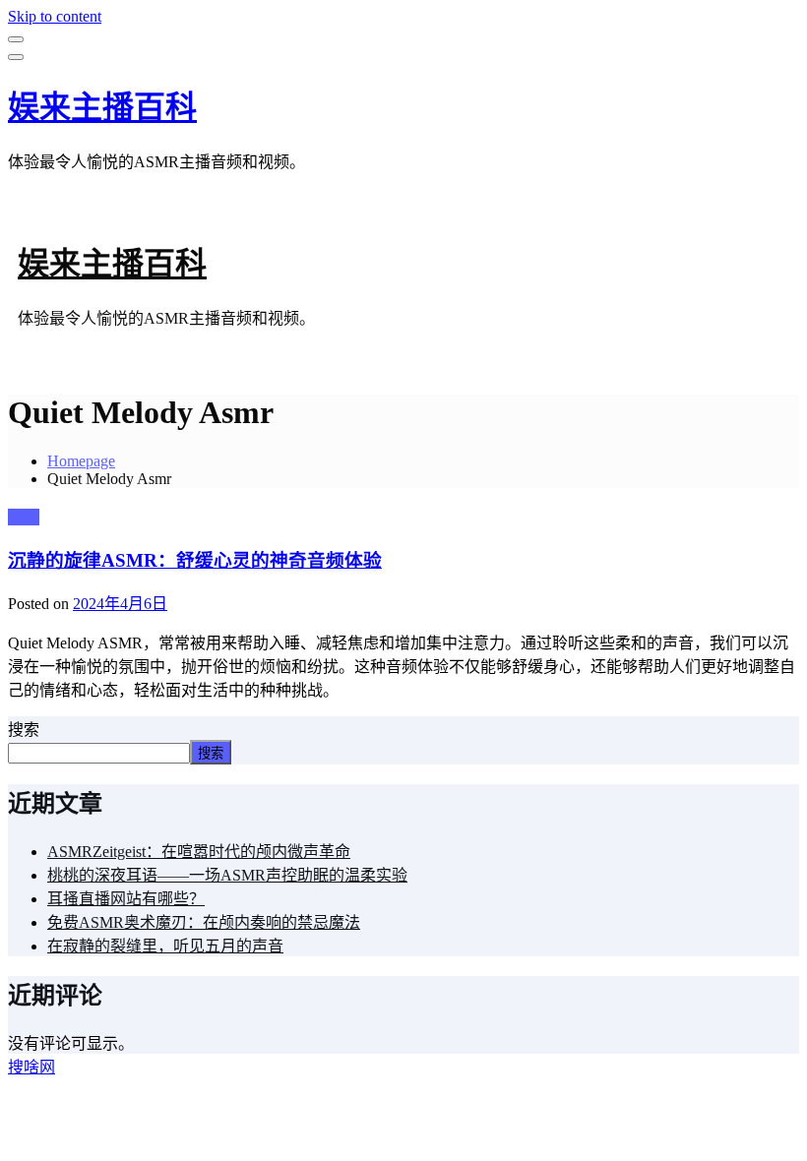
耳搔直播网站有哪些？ (126, 898)
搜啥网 (31, 1067)
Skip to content (54, 16)
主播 (23, 517)
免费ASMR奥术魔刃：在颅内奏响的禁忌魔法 (203, 922)
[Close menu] (16, 39)
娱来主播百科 (102, 107)
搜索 (23, 729)
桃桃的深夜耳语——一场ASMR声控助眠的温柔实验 (227, 875)
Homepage (81, 461)
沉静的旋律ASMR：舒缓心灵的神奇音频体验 (195, 560)
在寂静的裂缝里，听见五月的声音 (165, 946)
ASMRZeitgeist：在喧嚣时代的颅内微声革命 (198, 851)
